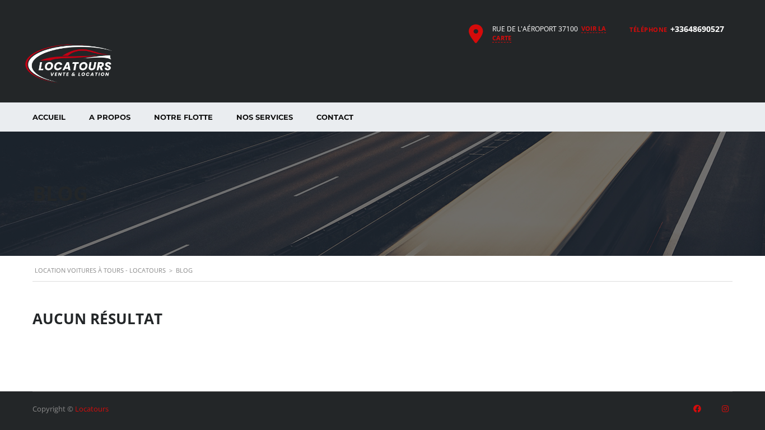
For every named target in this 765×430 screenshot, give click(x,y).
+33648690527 (697, 29)
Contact (334, 117)
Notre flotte (183, 117)
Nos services (264, 117)
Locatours (92, 409)
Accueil (49, 117)
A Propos (109, 117)
